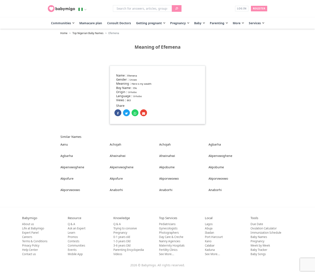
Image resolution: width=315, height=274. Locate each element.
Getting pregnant (149, 23)
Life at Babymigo (33, 228)
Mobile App (75, 254)
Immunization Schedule (265, 233)
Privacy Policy (30, 245)
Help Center (30, 250)
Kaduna (210, 250)
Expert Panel (30, 233)
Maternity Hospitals (171, 245)
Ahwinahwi (118, 156)
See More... (166, 254)
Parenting (217, 23)
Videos (117, 254)
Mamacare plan (90, 23)
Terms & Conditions (34, 241)
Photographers (169, 233)
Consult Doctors (119, 23)
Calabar (209, 245)
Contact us (29, 254)
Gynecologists (168, 228)
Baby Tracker (258, 250)
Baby (197, 23)
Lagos (209, 224)
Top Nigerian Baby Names (88, 33)
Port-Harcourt (214, 237)
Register (259, 8)
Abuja (208, 228)
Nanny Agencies (169, 241)
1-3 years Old (121, 241)
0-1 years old (121, 237)
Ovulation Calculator (263, 228)
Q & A (71, 224)
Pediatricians (167, 224)
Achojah (115, 144)
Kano (208, 241)
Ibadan (209, 233)
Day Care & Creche (171, 237)
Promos (73, 237)
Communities (61, 23)
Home (64, 33)
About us (28, 224)
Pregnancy (178, 23)
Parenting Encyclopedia (128, 250)
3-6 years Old (121, 245)
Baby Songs (258, 254)
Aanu (64, 144)
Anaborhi (116, 190)
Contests (73, 241)
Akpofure (67, 178)
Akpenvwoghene (220, 156)
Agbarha (214, 144)
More (236, 23)
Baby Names (258, 237)
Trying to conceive (125, 228)
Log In (241, 8)
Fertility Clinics (168, 250)
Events (72, 250)
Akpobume (167, 167)
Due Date (256, 224)
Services (255, 23)
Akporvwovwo (169, 178)
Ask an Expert (77, 228)
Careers (27, 237)
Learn (71, 233)
